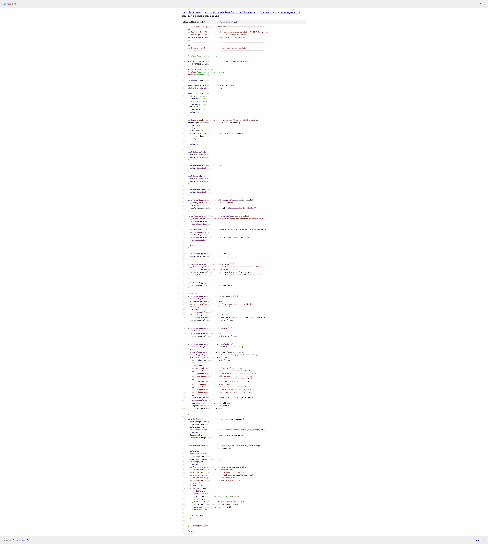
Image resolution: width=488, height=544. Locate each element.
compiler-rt (266, 12)
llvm (184, 12)
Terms (29, 540)
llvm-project (195, 12)
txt (477, 540)
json (483, 540)
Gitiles (15, 540)
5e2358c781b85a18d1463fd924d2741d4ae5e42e (229, 12)
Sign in (482, 4)
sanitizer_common (290, 12)
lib (276, 12)
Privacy (22, 540)
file (234, 22)
